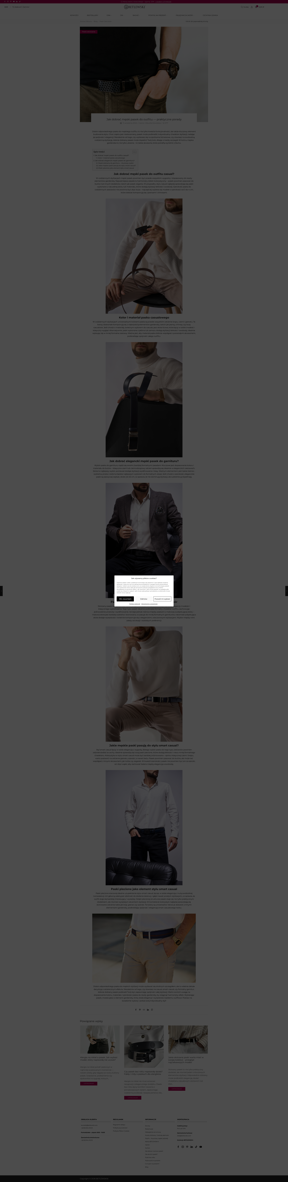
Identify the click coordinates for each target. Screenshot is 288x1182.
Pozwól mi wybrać (162, 599)
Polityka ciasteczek (134, 604)
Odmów (143, 599)
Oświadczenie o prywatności (149, 604)
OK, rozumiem (125, 599)
